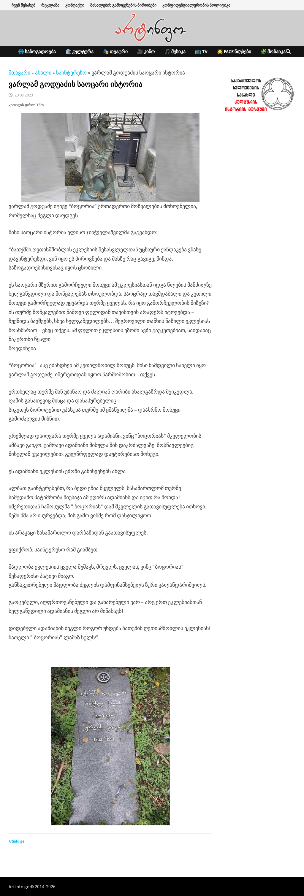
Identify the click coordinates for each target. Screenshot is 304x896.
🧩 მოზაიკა (273, 51)
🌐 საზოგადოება (37, 51)
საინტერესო (71, 72)
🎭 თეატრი (115, 51)
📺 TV (201, 51)
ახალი (43, 72)
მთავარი (19, 72)
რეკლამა (50, 5)
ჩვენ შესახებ (23, 5)
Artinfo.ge (16, 841)
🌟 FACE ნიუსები (234, 51)
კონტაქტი (74, 5)
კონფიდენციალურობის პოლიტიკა (196, 5)
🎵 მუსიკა (175, 51)
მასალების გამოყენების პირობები (123, 5)
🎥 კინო (146, 51)
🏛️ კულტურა (79, 51)
